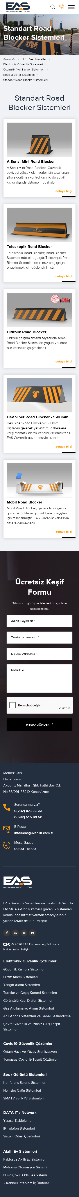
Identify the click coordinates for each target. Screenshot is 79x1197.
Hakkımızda (11, 949)
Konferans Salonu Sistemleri (24, 1082)
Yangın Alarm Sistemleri (21, 985)
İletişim (25, 949)
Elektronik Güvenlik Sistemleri (23, 64)
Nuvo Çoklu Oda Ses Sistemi (25, 1175)
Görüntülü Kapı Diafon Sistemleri (28, 1000)
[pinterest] (32, 932)
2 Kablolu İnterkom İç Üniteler (26, 1183)
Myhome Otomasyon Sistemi (25, 1167)
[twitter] (15, 932)
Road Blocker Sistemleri (19, 75)
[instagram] (23, 932)
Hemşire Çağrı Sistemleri (22, 1090)
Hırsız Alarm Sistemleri (20, 977)
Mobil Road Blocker (24, 502)
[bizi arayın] (61, 7)
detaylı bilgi (64, 191)
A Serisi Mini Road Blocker (31, 161)
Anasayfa (9, 59)
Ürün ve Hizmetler (34, 59)
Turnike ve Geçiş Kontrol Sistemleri (30, 993)
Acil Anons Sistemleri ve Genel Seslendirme (37, 1016)
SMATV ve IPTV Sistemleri (23, 1098)
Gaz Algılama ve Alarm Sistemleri (28, 1008)
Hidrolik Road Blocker (26, 332)
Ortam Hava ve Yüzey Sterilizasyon (30, 1051)
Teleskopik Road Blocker (29, 246)
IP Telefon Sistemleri (19, 1128)
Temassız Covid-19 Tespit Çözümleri (31, 1059)
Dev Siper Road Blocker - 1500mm (37, 417)
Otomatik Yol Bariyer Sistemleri (23, 70)
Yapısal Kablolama (17, 1120)
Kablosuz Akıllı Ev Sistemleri (25, 1159)
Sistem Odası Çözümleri (21, 1136)
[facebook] (6, 932)
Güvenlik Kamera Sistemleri (24, 969)
